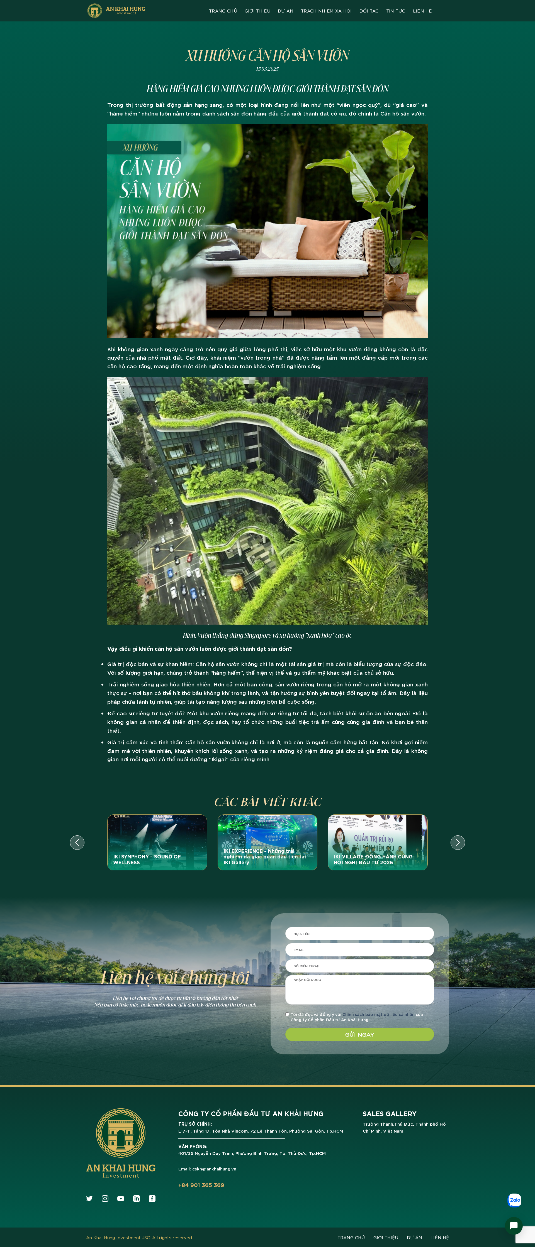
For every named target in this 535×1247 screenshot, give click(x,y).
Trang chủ (223, 10)
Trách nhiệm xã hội (326, 10)
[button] (77, 842)
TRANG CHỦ (351, 1237)
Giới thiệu (257, 10)
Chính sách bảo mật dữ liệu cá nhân (378, 1014)
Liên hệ (422, 10)
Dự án (286, 10)
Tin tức (395, 10)
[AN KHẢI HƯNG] (116, 10)
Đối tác (369, 10)
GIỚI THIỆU (385, 1237)
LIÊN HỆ (440, 1237)
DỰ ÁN (414, 1237)
